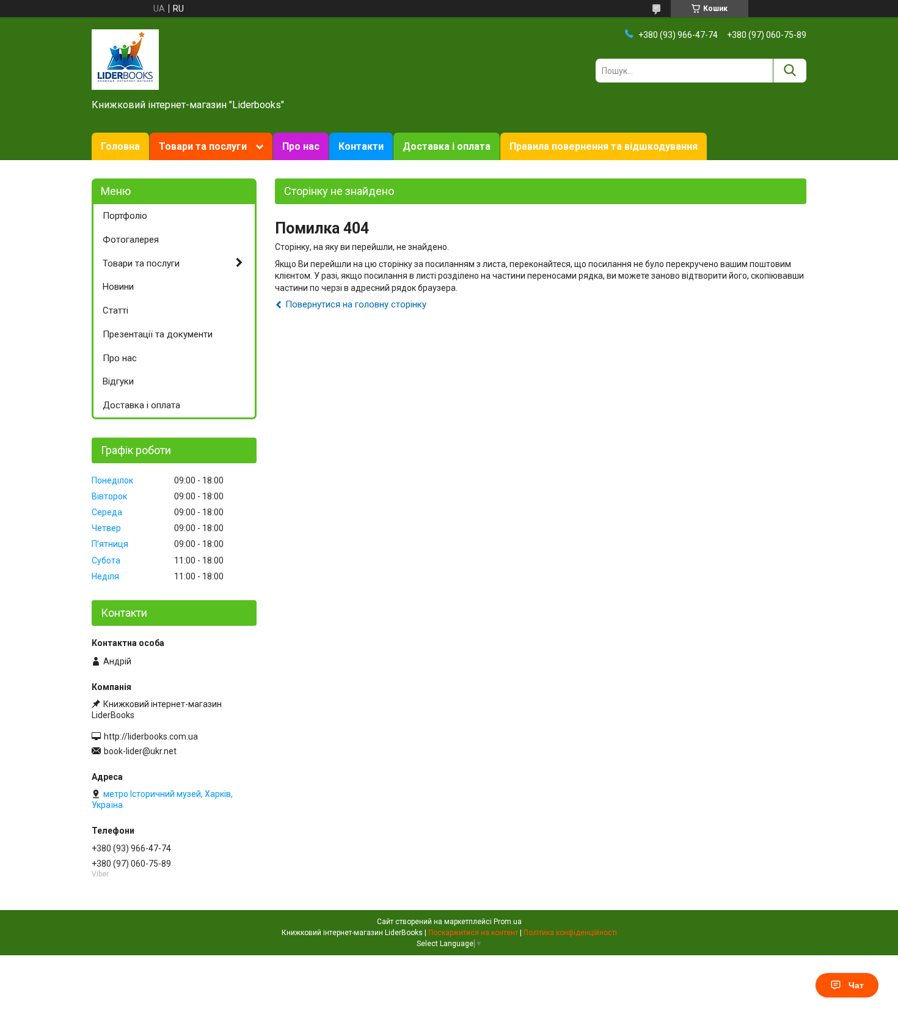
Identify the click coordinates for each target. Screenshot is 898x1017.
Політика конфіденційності (570, 932)
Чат (856, 985)
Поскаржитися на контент (473, 932)
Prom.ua (508, 921)
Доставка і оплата (447, 146)
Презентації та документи (158, 334)
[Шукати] (789, 71)
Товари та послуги (203, 146)
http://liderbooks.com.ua (151, 736)
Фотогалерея (131, 239)
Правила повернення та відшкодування (603, 146)
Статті (115, 310)
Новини (118, 286)
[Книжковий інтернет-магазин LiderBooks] (125, 59)
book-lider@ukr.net (140, 751)
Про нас (300, 146)
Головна (120, 146)
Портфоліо (125, 215)
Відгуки (118, 381)
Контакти (361, 146)
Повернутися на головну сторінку (355, 304)
